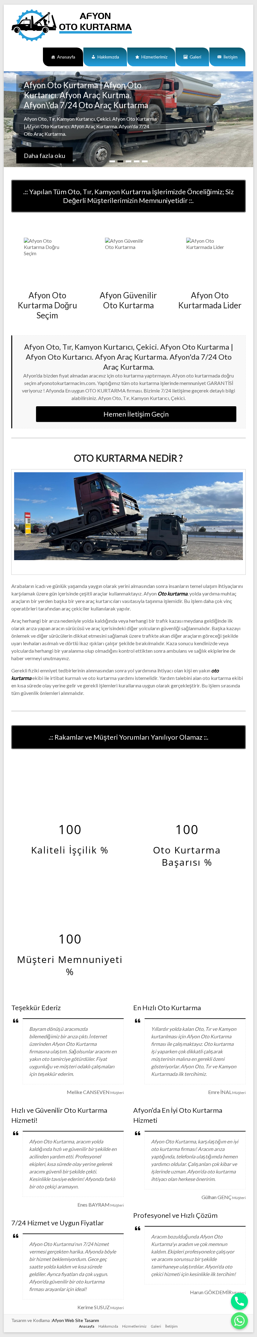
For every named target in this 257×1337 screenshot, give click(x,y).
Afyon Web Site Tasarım (75, 1320)
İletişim (230, 56)
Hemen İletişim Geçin (136, 414)
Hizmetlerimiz (154, 56)
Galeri (195, 56)
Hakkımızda (108, 56)
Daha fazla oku (44, 155)
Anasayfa (66, 56)
